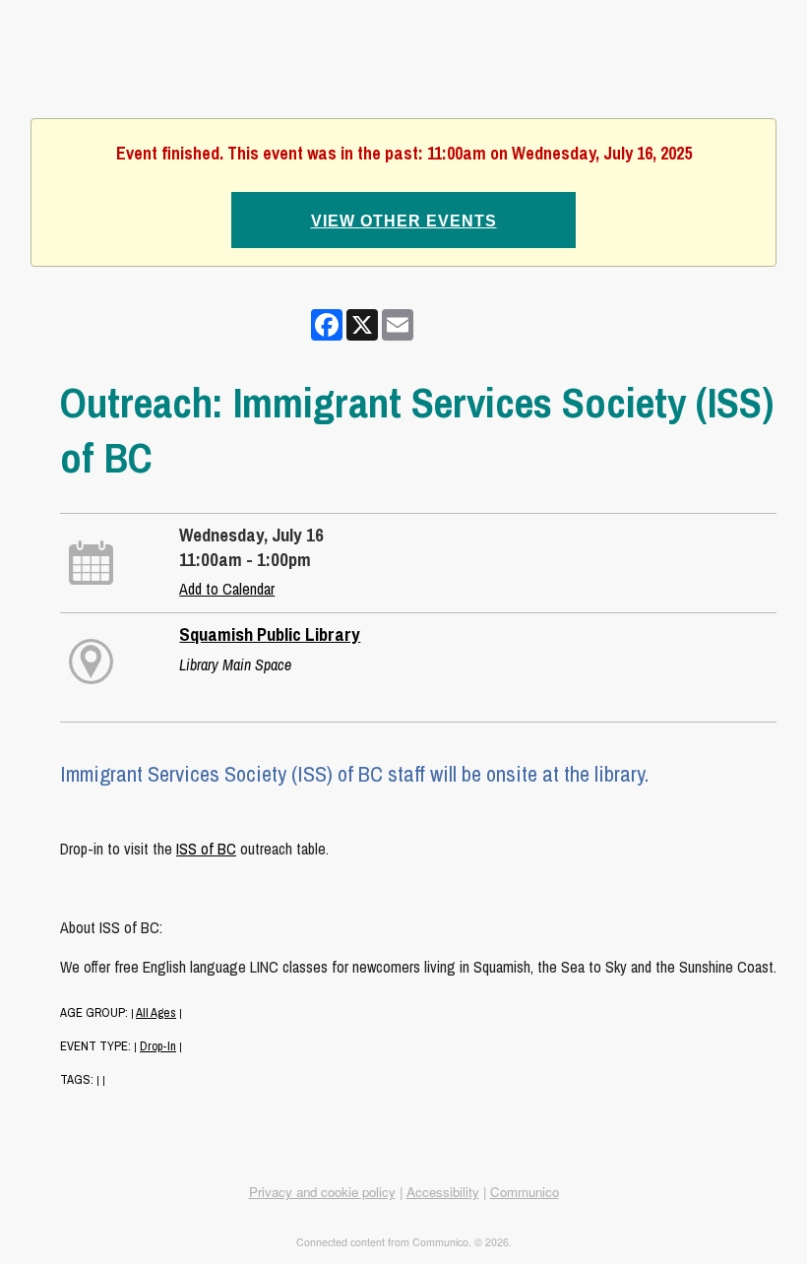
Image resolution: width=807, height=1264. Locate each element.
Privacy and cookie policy (322, 1191)
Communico (524, 1191)
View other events (404, 221)
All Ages (156, 1012)
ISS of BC (206, 848)
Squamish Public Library (269, 634)
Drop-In (158, 1046)
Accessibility (442, 1191)
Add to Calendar (227, 589)
